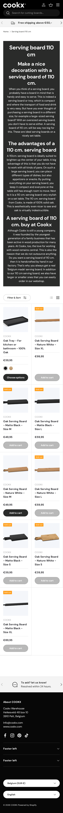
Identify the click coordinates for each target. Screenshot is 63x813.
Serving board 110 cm (21, 32)
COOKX (14, 805)
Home (6, 32)
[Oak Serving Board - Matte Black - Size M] (15, 400)
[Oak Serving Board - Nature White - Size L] (47, 467)
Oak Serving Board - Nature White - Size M (15, 492)
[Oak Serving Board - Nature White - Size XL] (47, 319)
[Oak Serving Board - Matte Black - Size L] (47, 400)
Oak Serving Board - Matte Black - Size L (46, 425)
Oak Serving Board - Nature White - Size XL (46, 344)
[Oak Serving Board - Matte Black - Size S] (15, 535)
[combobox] (31, 12)
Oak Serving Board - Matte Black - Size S (15, 560)
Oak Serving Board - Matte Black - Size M (15, 425)
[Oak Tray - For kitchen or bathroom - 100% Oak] (15, 319)
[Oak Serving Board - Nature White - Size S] (47, 535)
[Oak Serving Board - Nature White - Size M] (15, 467)
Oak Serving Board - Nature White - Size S (46, 560)
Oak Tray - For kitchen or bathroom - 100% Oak (14, 346)
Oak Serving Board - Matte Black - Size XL (15, 628)
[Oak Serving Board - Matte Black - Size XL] (15, 603)
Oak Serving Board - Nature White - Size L (46, 492)
